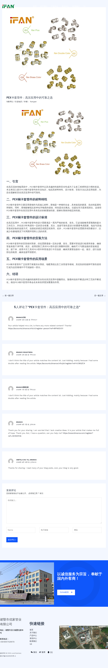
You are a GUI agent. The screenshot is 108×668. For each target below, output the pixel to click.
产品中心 (54, 6)
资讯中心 (65, 6)
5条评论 (9, 102)
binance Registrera (24, 352)
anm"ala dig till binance (26, 460)
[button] (2, 583)
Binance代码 (21, 317)
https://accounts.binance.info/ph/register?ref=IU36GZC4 (61, 363)
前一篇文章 (8, 295)
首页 (35, 6)
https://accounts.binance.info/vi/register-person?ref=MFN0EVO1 (35, 328)
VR (84, 6)
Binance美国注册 (22, 387)
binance (19, 422)
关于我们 (43, 6)
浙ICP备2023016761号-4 (8, 656)
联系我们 (76, 6)
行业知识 (18, 102)
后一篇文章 (100, 295)
